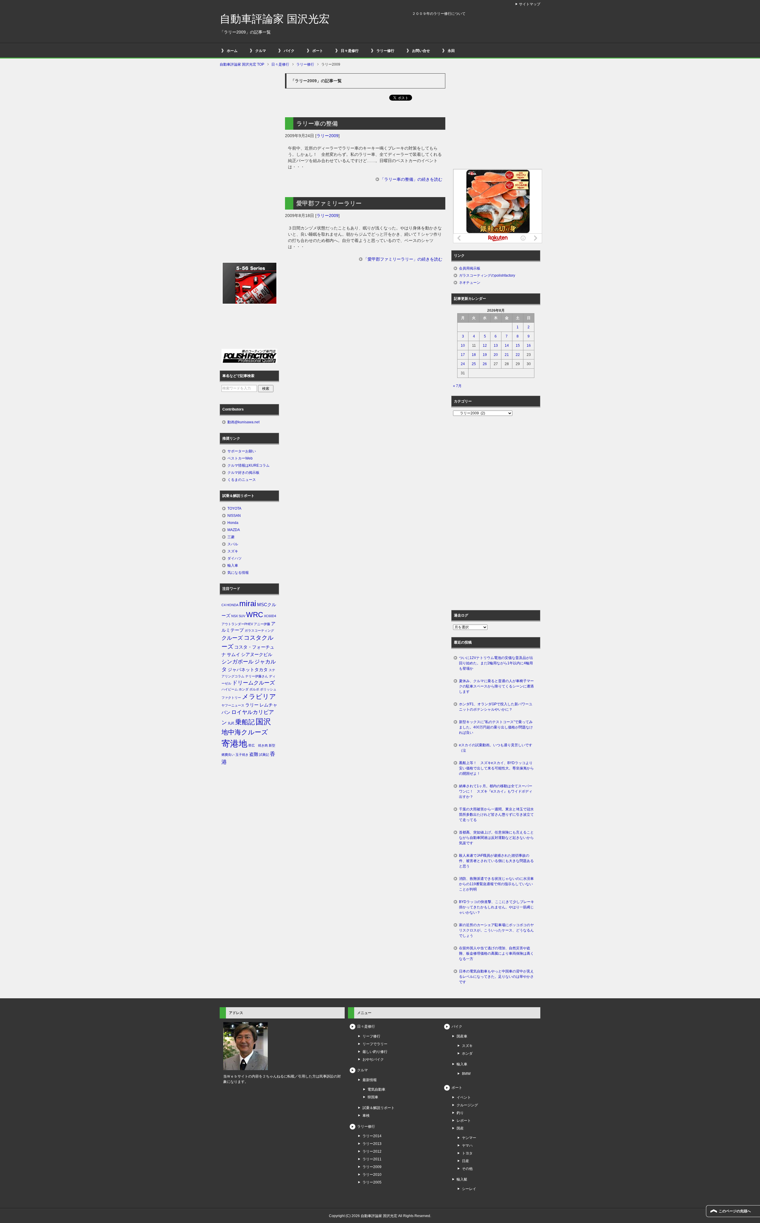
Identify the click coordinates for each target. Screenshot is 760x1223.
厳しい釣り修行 (374, 1052)
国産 (460, 1128)
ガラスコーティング (259, 630)
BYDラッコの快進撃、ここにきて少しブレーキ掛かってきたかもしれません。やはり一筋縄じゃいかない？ (496, 907)
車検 (366, 1115)
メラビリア (259, 696)
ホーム (232, 51)
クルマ (260, 51)
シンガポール (237, 662)
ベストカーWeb (240, 458)
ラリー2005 (371, 1182)
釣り (460, 1113)
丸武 (231, 723)
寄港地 (234, 743)
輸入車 (232, 565)
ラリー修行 (385, 51)
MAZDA (233, 530)
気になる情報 (238, 573)
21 (507, 355)
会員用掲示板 (469, 268)
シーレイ (469, 1189)
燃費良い (228, 754)
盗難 (253, 754)
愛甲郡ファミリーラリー (329, 203)
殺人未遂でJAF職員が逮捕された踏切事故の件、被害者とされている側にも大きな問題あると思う (496, 860)
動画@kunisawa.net (243, 422)
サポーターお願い (241, 451)
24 (463, 364)
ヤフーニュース (232, 705)
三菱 (231, 537)
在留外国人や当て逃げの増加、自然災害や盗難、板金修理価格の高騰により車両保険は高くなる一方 (496, 953)
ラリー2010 (371, 1175)
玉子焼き (241, 754)
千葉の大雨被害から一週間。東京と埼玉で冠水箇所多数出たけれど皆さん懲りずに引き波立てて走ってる (496, 814)
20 (496, 355)
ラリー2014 (371, 1136)
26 (485, 364)
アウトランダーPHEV (237, 624)
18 (474, 355)
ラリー (252, 705)
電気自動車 (376, 1089)
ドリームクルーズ (253, 683)
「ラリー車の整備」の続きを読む (411, 179)
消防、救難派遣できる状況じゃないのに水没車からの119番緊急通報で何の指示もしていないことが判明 (496, 884)
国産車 (462, 1036)
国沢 (263, 721)
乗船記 (245, 722)
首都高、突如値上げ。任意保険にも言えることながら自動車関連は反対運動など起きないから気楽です (496, 837)
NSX (234, 616)
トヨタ (467, 1153)
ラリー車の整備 (317, 123)
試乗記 (264, 754)
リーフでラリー (374, 1044)
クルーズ (232, 638)
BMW (466, 1074)
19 (485, 355)
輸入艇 (462, 1179)
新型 (272, 745)
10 (463, 345)
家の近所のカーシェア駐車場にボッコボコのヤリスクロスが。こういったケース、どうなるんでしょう (496, 930)
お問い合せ (421, 51)
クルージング (467, 1105)
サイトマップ (529, 4)
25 (474, 364)
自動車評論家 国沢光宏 (275, 19)
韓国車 (373, 1097)
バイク (289, 51)
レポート (464, 1121)
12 (485, 345)
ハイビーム (229, 689)
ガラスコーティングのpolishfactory (487, 275)
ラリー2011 (371, 1159)
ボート (317, 51)
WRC (254, 615)
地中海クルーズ (244, 732)
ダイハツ (234, 558)
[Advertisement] (365, 318)
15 (518, 345)
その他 (467, 1169)
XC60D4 (270, 616)
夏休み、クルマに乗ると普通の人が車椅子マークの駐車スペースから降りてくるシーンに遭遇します (496, 686)
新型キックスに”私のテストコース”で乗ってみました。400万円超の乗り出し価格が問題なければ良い (496, 727)
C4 (223, 605)
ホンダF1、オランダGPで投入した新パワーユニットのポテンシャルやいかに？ (495, 707)
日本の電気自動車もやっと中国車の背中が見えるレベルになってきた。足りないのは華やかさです (496, 976)
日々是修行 (350, 51)
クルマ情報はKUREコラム (248, 465)
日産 (465, 1161)
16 (529, 345)
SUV (242, 616)
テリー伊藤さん (256, 676)
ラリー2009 (327, 135)
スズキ (232, 551)
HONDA (232, 605)
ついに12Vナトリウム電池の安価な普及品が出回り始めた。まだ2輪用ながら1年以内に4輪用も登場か (496, 663)
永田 (451, 51)
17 (463, 355)
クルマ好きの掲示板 (243, 472)
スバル (232, 544)
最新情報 (369, 1080)
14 (507, 345)
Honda (232, 523)
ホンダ (243, 689)
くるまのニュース (241, 480)
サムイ (233, 654)
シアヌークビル (256, 654)
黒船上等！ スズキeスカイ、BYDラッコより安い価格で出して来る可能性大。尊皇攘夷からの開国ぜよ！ (496, 768)
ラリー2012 (371, 1151)
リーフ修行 (371, 1036)
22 (518, 355)
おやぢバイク (373, 1059)
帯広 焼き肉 (258, 745)
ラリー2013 (371, 1144)
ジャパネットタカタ (248, 669)
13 (496, 345)
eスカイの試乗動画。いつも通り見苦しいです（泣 (495, 748)
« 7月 (457, 386)
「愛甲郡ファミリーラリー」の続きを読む (402, 259)
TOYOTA (234, 508)
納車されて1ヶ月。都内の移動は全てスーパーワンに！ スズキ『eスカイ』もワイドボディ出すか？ (495, 791)
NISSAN (234, 516)
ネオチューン (469, 283)
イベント (464, 1097)
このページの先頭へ (735, 1211)
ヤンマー (469, 1138)
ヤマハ (467, 1145)
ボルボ (254, 689)
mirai (247, 603)
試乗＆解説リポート (378, 1108)
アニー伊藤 (262, 624)
